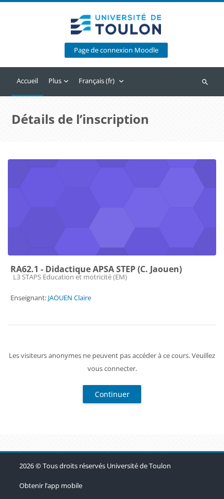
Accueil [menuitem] (27, 80)
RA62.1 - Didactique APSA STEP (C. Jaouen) (96, 269)
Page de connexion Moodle (116, 50)
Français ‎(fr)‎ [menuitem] (97, 80)
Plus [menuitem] (54, 80)
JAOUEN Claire (69, 297)
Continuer (112, 394)
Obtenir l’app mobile (50, 485)
